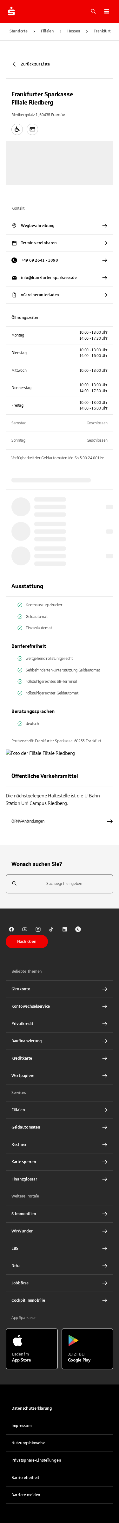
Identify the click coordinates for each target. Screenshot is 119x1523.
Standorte (19, 31)
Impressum (21, 1426)
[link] (11, 929)
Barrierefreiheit (25, 1477)
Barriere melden (25, 1495)
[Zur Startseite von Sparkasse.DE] (11, 11)
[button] (106, 11)
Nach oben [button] (26, 941)
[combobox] (59, 883)
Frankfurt (102, 31)
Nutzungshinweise (28, 1443)
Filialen (47, 31)
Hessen (73, 31)
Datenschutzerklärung (31, 1408)
